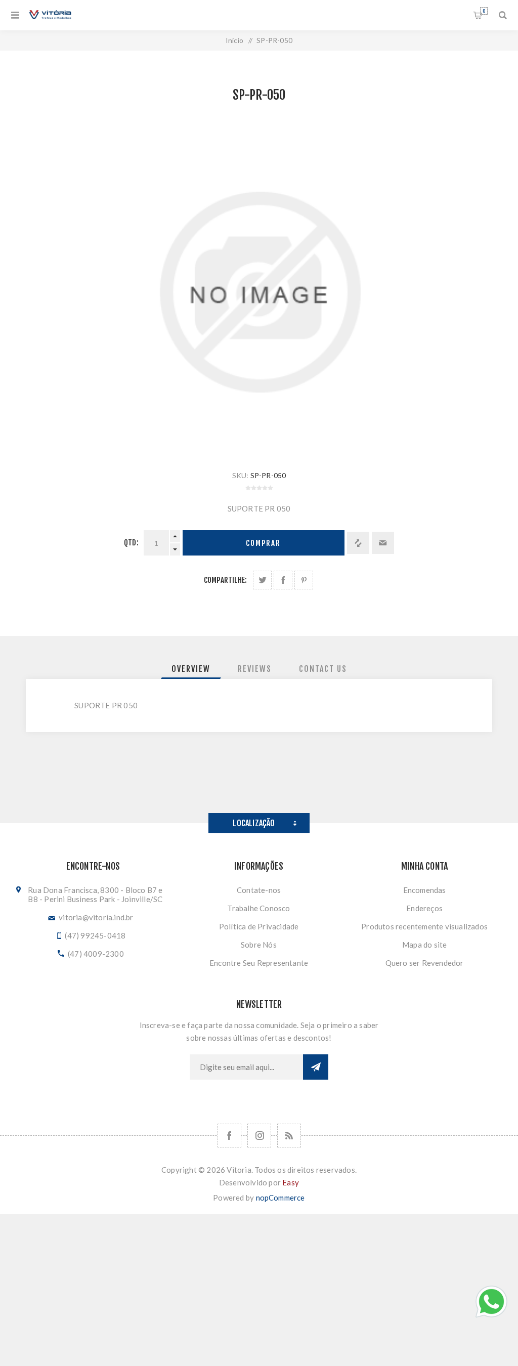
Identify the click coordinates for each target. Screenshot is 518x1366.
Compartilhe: (225, 580)
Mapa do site (424, 944)
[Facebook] (229, 1135)
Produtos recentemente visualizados (424, 926)
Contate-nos (259, 889)
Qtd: (131, 542)
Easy (290, 1182)
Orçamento (484, 11)
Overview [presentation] (190, 669)
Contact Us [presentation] (323, 669)
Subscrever (315, 1067)
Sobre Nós (259, 944)
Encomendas (424, 889)
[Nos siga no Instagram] (259, 1135)
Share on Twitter (262, 580)
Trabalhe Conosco (258, 908)
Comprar (263, 543)
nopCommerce (280, 1197)
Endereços (424, 908)
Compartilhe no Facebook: (283, 580)
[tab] (191, 669)
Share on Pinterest (303, 580)
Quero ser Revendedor (424, 962)
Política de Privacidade (259, 926)
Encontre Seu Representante (258, 962)
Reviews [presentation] (255, 669)
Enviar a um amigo (383, 543)
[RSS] (289, 1135)
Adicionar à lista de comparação (358, 543)
